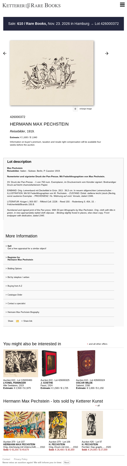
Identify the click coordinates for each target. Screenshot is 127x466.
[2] (106, 53)
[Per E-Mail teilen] (16, 321)
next (66, 462)
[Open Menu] (122, 5)
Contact (6, 459)
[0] (4, 53)
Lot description (19, 162)
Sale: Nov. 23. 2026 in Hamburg (49, 24)
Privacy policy (20, 459)
